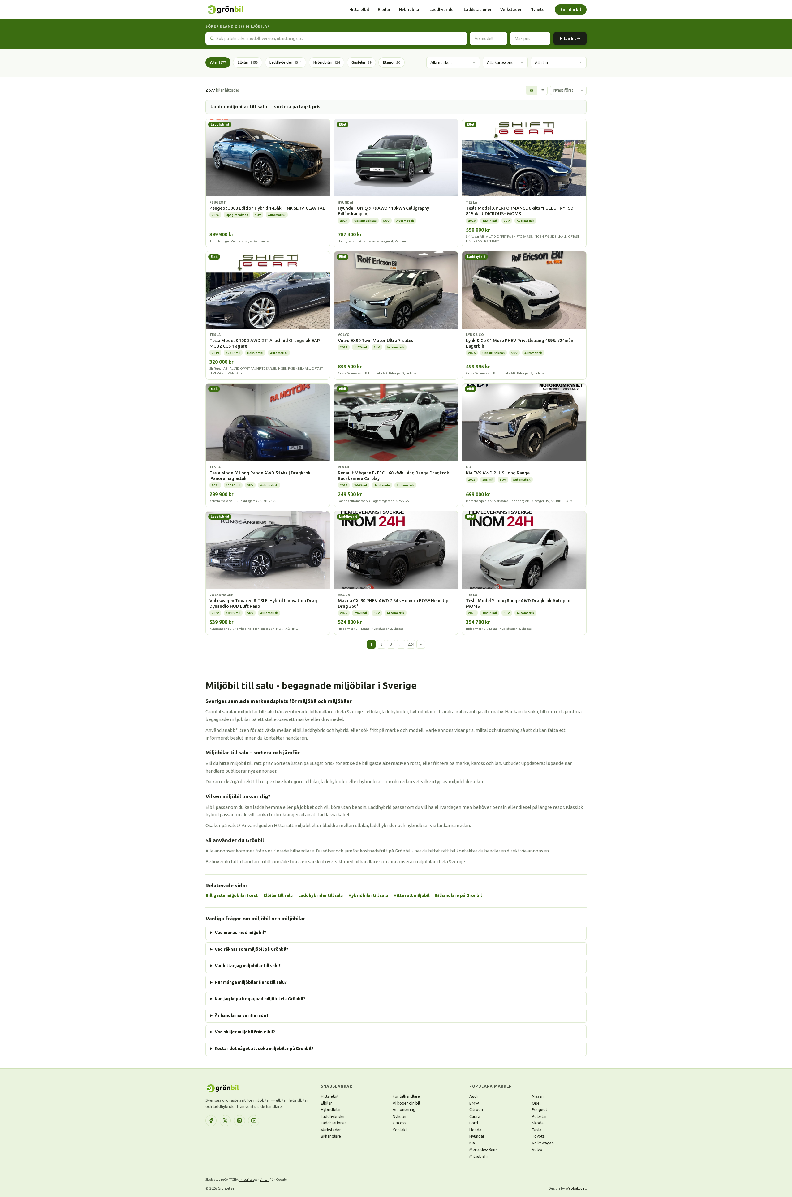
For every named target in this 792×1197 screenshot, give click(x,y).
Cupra (474, 1116)
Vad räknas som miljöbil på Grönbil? (251, 949)
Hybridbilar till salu (368, 895)
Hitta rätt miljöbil (411, 895)
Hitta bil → (570, 38)
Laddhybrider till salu (320, 895)
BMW (474, 1103)
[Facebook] (211, 1120)
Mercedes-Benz (483, 1149)
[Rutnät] (531, 90)
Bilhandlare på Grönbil (458, 895)
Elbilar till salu (278, 895)
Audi (473, 1096)
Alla (218, 62)
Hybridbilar (410, 9)
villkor (264, 1179)
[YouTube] (253, 1120)
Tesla (536, 1129)
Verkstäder (511, 9)
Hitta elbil (359, 9)
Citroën (476, 1109)
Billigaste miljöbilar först (231, 895)
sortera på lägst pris (297, 106)
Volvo (537, 1149)
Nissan (538, 1096)
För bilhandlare (406, 1096)
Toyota (538, 1136)
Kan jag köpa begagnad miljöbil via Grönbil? (260, 998)
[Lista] (542, 90)
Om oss (399, 1123)
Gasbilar (361, 62)
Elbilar (384, 9)
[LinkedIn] (239, 1120)
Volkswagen (543, 1143)
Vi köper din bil (406, 1103)
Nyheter (538, 9)
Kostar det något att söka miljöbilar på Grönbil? (264, 1048)
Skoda (538, 1123)
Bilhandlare (331, 1136)
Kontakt (400, 1129)
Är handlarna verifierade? (242, 1015)
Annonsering (404, 1109)
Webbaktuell (576, 1188)
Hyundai (476, 1136)
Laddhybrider (442, 9)
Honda (475, 1129)
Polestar (539, 1116)
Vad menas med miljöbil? (240, 932)
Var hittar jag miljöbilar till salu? (248, 965)
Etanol (391, 62)
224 (411, 644)
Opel (536, 1103)
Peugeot (539, 1109)
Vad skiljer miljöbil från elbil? (245, 1031)
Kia (472, 1143)
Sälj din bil (570, 9)
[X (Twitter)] (225, 1120)
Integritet (246, 1179)
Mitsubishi (478, 1156)
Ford (473, 1123)
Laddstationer (478, 9)
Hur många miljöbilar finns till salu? (251, 982)
